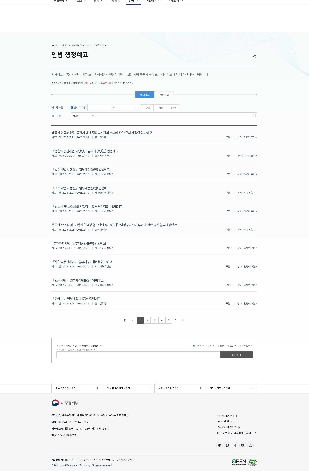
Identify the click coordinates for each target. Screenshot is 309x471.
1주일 (147, 107)
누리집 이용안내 (225, 415)
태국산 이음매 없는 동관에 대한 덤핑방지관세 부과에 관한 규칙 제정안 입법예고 (102, 132)
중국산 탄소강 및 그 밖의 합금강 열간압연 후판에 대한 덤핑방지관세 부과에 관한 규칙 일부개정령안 (114, 224)
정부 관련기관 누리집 (66, 388)
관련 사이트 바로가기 (220, 388)
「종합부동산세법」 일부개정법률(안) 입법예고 (82, 261)
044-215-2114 (71, 422)
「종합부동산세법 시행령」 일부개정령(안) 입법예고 (85, 150)
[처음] (125, 320)
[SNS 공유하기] (254, 56)
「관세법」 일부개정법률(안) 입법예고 (76, 298)
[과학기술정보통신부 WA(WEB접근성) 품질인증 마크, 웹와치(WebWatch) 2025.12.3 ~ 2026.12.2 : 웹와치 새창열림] (253, 463)
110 (87, 428)
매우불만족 (247, 346)
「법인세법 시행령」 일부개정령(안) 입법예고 (81, 169)
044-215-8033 (67, 435)
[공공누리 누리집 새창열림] (239, 462)
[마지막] (183, 320)
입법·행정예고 (100, 45)
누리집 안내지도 (107, 459)
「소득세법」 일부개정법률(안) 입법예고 (77, 280)
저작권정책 (76, 459)
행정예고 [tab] (164, 94)
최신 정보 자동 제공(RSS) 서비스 (235, 433)
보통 (222, 346)
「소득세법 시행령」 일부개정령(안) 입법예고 (81, 187)
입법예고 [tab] (145, 94)
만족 (212, 346)
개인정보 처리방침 (60, 459)
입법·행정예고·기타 (80, 45)
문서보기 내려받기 (227, 427)
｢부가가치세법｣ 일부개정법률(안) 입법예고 (79, 243)
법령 (64, 45)
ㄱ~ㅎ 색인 (223, 421)
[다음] (176, 320)
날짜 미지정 (80, 107)
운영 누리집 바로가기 (169, 388)
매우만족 (200, 346)
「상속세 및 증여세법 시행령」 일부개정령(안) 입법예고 (87, 206)
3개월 (173, 107)
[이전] (133, 320)
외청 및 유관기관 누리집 (118, 388)
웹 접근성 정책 (90, 459)
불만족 (233, 346)
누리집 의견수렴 (124, 459)
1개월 (160, 107)
